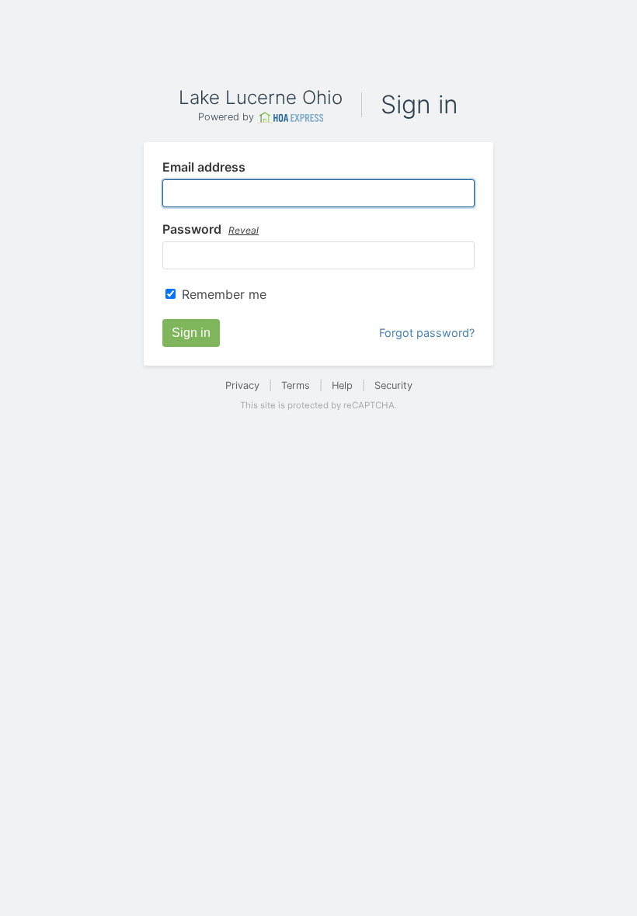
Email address (203, 168)
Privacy (242, 385)
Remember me (224, 294)
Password (210, 230)
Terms (295, 385)
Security (393, 385)
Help (342, 385)
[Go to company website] (290, 117)
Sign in (191, 332)
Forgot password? (427, 332)
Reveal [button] (243, 230)
